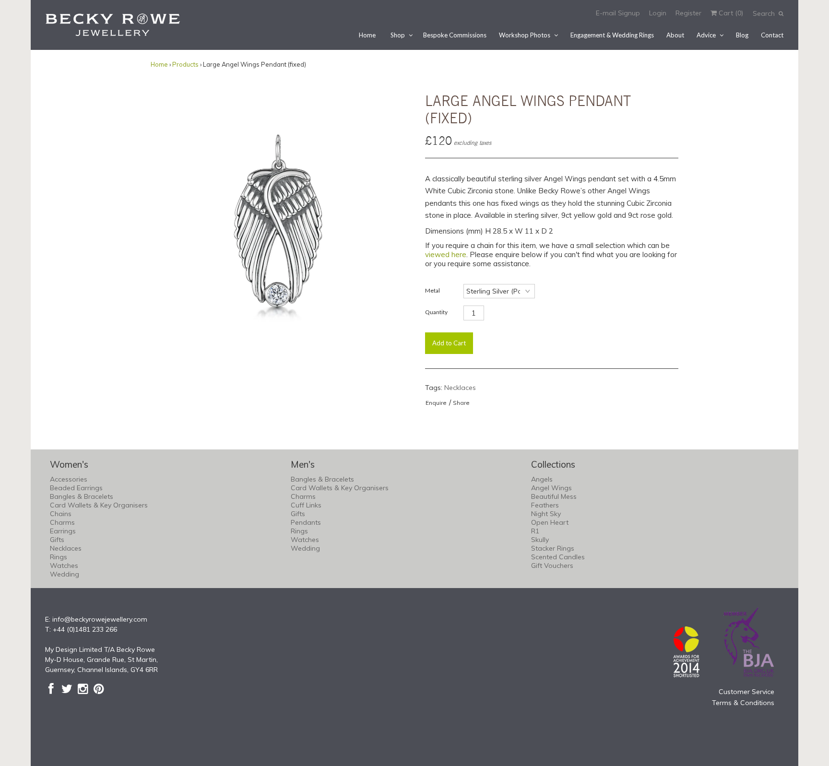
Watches (64, 565)
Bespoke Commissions (454, 35)
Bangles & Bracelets (81, 496)
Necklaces (460, 387)
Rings (58, 557)
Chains (60, 513)
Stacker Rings (552, 548)
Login (657, 13)
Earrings (63, 531)
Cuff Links (306, 505)
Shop (398, 35)
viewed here (445, 254)
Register (688, 13)
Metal (432, 290)
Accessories (68, 479)
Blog (742, 35)
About (675, 35)
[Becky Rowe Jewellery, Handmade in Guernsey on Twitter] (67, 689)
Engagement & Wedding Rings (612, 35)
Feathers (545, 505)
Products (185, 64)
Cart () (730, 13)
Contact (772, 35)
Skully (540, 539)
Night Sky (546, 513)
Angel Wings (551, 487)
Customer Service (746, 691)
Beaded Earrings (76, 487)
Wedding (64, 574)
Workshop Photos (524, 35)
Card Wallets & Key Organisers (99, 505)
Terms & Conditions (743, 702)
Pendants (306, 522)
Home (367, 35)
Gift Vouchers (552, 565)
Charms (62, 522)
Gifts (57, 539)
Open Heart (549, 522)
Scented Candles (558, 557)
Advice (706, 35)
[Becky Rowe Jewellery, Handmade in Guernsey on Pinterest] (99, 689)
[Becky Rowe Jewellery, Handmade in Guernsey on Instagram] (83, 689)
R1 (535, 531)
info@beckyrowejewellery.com (99, 619)
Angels (542, 479)
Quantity (436, 312)
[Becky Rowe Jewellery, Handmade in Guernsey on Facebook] (51, 689)
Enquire (436, 402)
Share (461, 402)
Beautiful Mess (554, 496)
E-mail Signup (618, 13)
